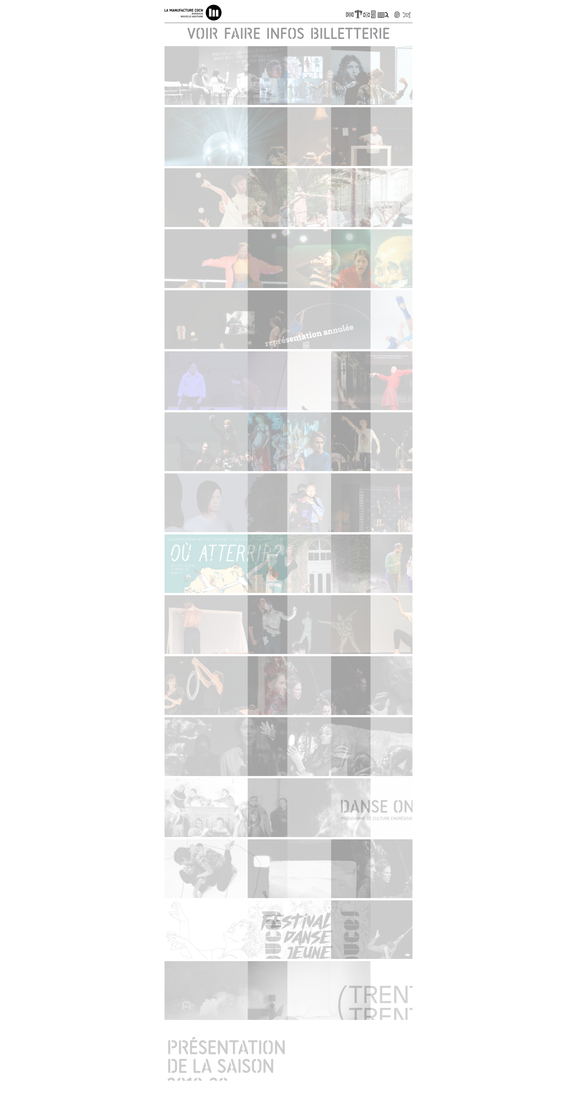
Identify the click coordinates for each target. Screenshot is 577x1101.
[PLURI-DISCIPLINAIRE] (226, 75)
